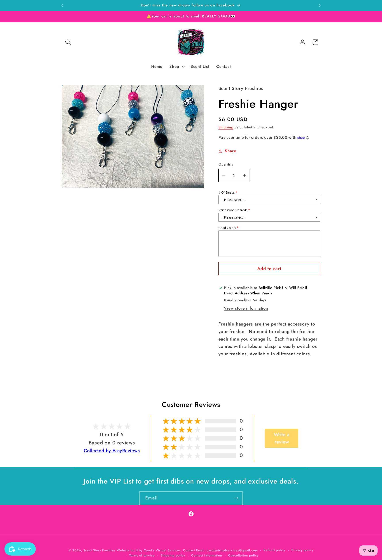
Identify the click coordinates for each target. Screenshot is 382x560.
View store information (246, 308)
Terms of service (142, 555)
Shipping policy (173, 555)
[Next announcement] (320, 5)
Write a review (282, 438)
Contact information (206, 555)
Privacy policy (302, 550)
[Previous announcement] (62, 5)
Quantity (225, 164)
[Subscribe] (236, 498)
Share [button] (230, 151)
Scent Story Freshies (99, 550)
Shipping (225, 127)
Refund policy (274, 550)
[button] (68, 42)
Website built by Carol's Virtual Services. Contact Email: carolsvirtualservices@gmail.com (187, 550)
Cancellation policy (243, 555)
